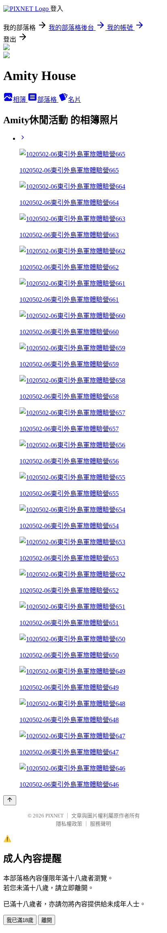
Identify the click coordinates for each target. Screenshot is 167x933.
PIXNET (54, 816)
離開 (46, 920)
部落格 (47, 99)
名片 (74, 99)
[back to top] (9, 800)
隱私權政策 (69, 824)
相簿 (20, 99)
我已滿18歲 (19, 920)
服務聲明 (100, 824)
